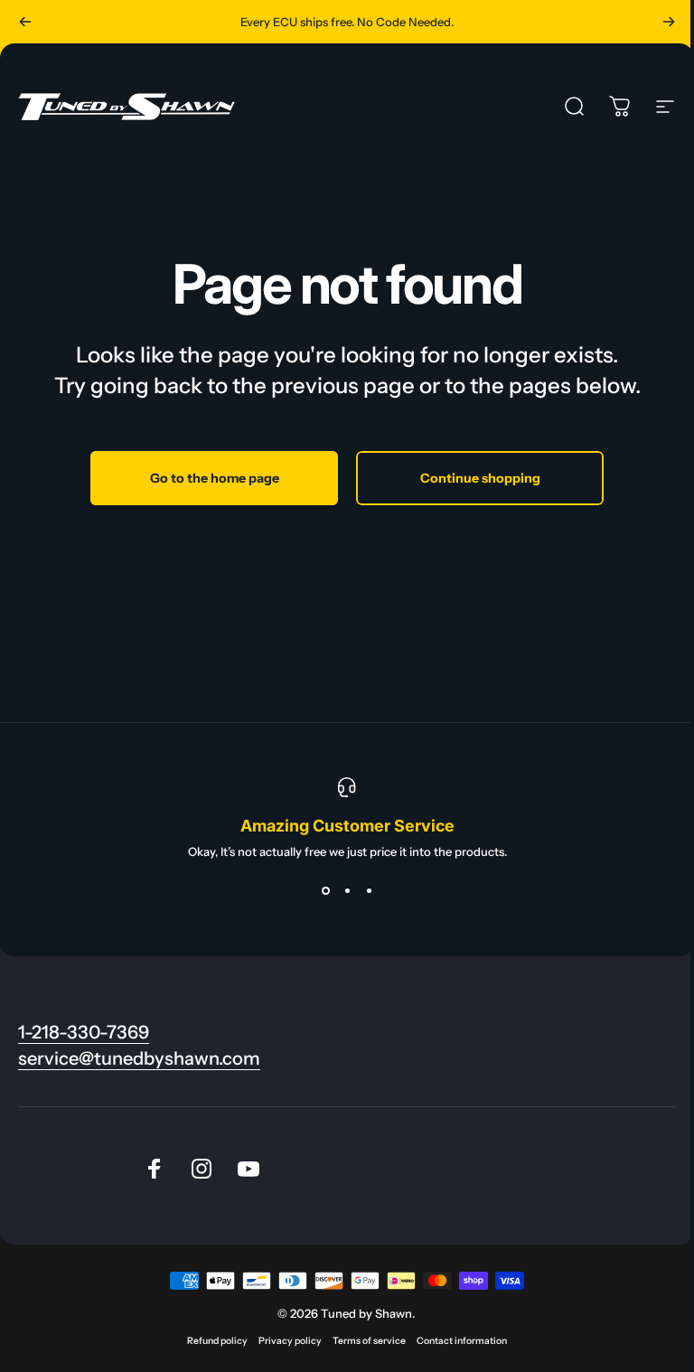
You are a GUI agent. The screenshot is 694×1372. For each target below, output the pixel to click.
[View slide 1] (325, 891)
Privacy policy (290, 1341)
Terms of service (369, 1341)
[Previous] (25, 21)
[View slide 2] (347, 891)
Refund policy (217, 1341)
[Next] (669, 21)
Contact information (462, 1341)
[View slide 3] (369, 891)
